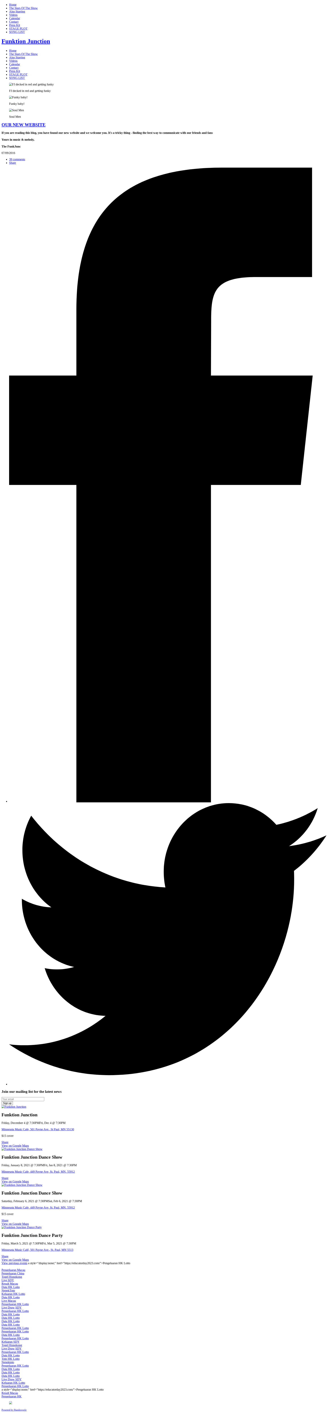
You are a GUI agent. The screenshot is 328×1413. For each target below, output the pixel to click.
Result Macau (10, 1283)
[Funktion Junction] (14, 1106)
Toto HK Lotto (11, 1358)
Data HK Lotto (11, 1287)
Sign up (7, 1103)
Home (13, 4)
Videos (13, 15)
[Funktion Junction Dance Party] (22, 1227)
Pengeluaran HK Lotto (15, 1304)
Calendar (14, 18)
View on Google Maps (15, 1145)
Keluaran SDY (11, 1341)
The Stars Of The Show (23, 8)
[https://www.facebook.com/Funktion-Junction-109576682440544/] (167, 801)
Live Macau (9, 1300)
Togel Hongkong (12, 1276)
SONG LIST (17, 32)
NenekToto (8, 1290)
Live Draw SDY (12, 1307)
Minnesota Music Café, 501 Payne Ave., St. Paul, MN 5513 (37, 1249)
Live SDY (8, 1280)
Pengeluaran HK (12, 1396)
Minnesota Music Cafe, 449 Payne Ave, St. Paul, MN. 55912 (38, 1171)
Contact (13, 21)
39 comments (17, 159)
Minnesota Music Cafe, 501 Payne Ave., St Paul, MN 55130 (38, 1129)
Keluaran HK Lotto (13, 1294)
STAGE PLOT (18, 28)
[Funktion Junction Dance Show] (22, 1149)
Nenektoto (8, 1362)
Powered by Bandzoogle (14, 1409)
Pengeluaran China (13, 1273)
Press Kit (14, 25)
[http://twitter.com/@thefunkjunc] (167, 1084)
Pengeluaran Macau (13, 1270)
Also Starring (17, 11)
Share (12, 162)
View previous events (14, 1263)
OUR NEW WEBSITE (24, 124)
